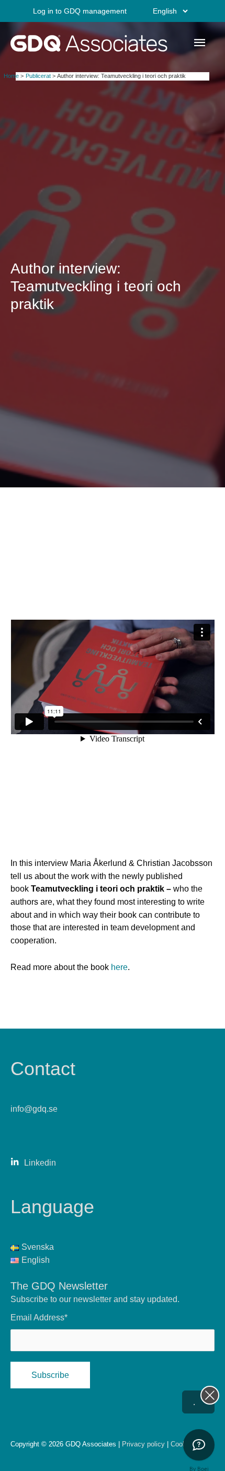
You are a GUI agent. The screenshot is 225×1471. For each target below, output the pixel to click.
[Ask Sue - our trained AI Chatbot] (199, 1445)
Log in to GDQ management (80, 11)
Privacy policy (144, 1444)
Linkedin (40, 1162)
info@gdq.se (34, 1108)
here (119, 967)
